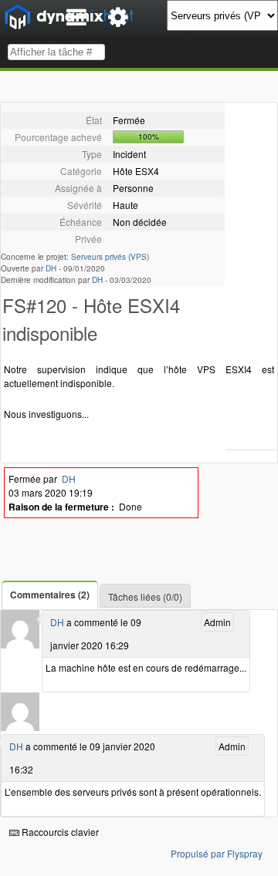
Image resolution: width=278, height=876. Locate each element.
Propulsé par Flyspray (217, 853)
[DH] (20, 644)
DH (51, 268)
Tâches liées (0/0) (145, 596)
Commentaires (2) (50, 594)
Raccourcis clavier (59, 831)
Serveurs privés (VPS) (110, 256)
